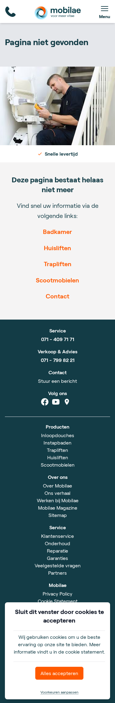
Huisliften (57, 247)
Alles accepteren (59, 673)
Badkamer (57, 231)
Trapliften (57, 263)
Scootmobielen (57, 280)
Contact (57, 296)
